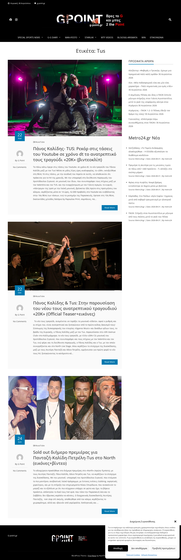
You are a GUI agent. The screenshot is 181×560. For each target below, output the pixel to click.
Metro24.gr (140, 159)
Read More (109, 207)
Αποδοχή (117, 548)
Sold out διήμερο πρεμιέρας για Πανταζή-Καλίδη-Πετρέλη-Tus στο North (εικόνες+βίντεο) (74, 457)
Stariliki (89, 37)
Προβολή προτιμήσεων (163, 548)
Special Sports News (29, 37)
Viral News (92, 555)
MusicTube (40, 142)
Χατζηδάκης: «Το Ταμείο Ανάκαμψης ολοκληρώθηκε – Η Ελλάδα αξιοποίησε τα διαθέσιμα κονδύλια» (148, 151)
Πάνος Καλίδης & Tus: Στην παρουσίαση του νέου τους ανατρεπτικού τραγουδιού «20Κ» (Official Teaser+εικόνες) (75, 308)
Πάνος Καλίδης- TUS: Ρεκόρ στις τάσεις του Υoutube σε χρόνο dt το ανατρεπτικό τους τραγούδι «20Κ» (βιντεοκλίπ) (74, 154)
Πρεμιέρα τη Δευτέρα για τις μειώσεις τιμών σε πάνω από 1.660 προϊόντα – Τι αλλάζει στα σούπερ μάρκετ (150, 169)
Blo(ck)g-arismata (127, 37)
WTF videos (107, 37)
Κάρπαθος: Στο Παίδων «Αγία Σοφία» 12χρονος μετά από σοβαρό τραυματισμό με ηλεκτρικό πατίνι (151, 199)
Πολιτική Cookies (133, 555)
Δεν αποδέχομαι (139, 548)
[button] (175, 521)
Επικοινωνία (156, 37)
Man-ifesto (71, 37)
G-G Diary (53, 37)
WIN (144, 37)
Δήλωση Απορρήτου (149, 555)
